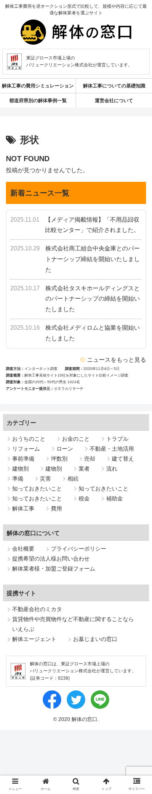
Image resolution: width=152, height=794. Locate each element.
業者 (84, 468)
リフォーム (26, 448)
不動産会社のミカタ (37, 609)
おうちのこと (28, 439)
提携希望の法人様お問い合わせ (51, 558)
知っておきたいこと (37, 488)
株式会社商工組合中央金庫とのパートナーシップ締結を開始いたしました (92, 259)
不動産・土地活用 (112, 448)
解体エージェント (34, 639)
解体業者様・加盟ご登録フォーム (53, 568)
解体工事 (23, 508)
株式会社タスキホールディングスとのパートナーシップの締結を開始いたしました (92, 299)
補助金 (114, 498)
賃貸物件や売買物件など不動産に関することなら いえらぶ (73, 624)
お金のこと (76, 439)
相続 (73, 478)
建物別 (20, 468)
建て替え (123, 458)
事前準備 (23, 458)
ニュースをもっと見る (116, 360)
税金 (84, 498)
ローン (64, 448)
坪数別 (59, 458)
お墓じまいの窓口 (95, 639)
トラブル (117, 439)
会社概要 (23, 548)
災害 (45, 478)
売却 (89, 458)
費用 (56, 508)
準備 (17, 478)
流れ (111, 468)
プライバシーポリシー (78, 548)
